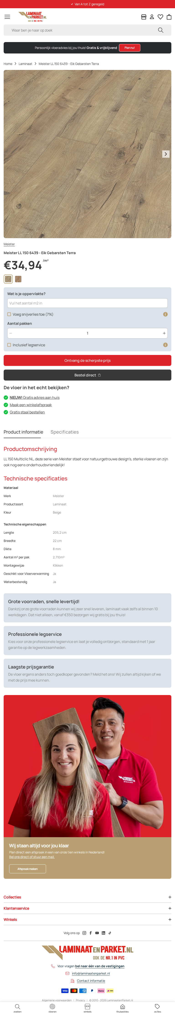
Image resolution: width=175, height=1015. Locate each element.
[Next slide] (166, 154)
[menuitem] (17, 1008)
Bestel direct (85, 375)
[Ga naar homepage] (32, 17)
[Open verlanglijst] (160, 16)
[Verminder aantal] (11, 333)
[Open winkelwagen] (169, 17)
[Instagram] (84, 933)
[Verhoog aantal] (164, 333)
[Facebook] (91, 933)
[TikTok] (110, 933)
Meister (9, 244)
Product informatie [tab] (23, 432)
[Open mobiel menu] (7, 17)
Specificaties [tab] (65, 432)
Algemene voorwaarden (57, 1000)
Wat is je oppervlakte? (26, 293)
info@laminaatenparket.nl (91, 973)
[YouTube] (97, 933)
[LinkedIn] (103, 933)
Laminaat (25, 63)
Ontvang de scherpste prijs (87, 360)
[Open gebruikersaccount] (152, 16)
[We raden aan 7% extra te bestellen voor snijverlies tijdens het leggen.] (165, 314)
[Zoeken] (160, 30)
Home (8, 63)
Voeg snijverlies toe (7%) (33, 314)
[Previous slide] (9, 154)
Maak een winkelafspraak (31, 404)
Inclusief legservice (29, 344)
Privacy (80, 1000)
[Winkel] (143, 16)
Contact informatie (91, 980)
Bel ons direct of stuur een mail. (32, 857)
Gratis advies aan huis (34, 397)
